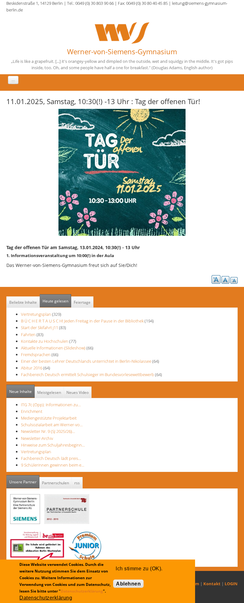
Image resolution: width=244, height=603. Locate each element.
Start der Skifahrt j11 (39, 327)
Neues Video (77, 392)
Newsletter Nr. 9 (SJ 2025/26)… (48, 431)
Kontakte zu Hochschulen (44, 341)
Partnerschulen (55, 483)
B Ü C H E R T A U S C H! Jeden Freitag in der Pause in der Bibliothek (82, 321)
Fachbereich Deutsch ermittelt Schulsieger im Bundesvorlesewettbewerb (87, 374)
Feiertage (82, 302)
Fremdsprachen (36, 354)
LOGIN (231, 583)
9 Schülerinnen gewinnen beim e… (52, 465)
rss (77, 483)
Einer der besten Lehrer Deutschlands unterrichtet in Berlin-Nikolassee (86, 361)
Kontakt (211, 583)
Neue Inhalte (20, 391)
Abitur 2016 (31, 368)
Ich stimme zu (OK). (139, 568)
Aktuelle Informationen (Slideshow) (53, 348)
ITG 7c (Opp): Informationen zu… (51, 405)
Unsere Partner (24, 482)
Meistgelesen (49, 392)
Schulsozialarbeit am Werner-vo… (52, 424)
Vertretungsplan (36, 314)
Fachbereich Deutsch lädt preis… (51, 458)
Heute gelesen (55, 301)
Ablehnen (128, 583)
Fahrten (28, 334)
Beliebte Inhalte (23, 302)
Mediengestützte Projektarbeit (49, 418)
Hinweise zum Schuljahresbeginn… (53, 445)
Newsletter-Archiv (37, 438)
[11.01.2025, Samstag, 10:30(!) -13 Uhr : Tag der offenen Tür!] (122, 172)
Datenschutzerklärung (82, 591)
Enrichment (31, 411)
